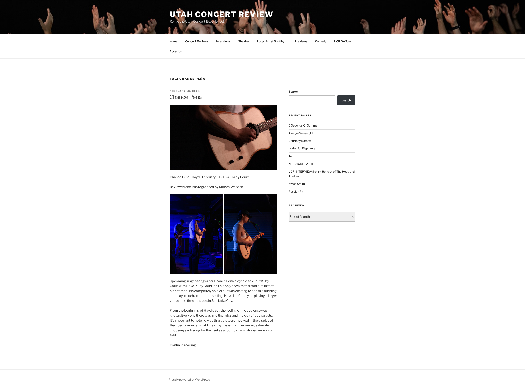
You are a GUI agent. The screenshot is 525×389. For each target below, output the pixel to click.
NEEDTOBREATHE (301, 163)
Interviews (223, 41)
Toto (291, 156)
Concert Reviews (196, 41)
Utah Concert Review (221, 14)
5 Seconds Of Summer (303, 125)
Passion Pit (296, 191)
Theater (243, 41)
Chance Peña (185, 97)
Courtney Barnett (300, 141)
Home (173, 41)
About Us (175, 51)
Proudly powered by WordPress (189, 379)
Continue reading (183, 345)
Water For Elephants (302, 148)
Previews (300, 41)
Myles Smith (297, 183)
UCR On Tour (342, 41)
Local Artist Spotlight (272, 41)
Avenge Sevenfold (301, 133)
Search (293, 91)
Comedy (320, 41)
